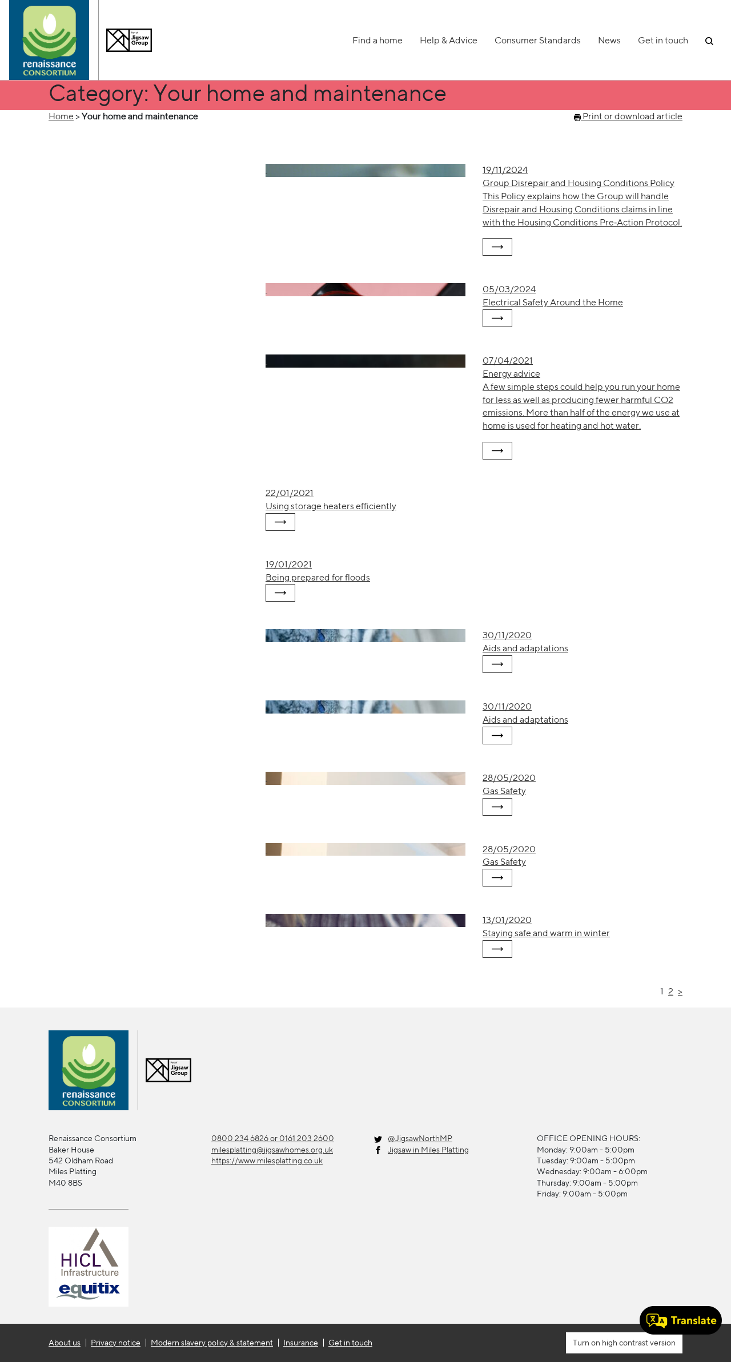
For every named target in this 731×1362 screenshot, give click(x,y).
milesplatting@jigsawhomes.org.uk (272, 1149)
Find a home (377, 40)
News (609, 40)
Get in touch (663, 40)
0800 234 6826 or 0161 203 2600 (272, 1138)
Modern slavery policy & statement (212, 1342)
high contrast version (638, 1342)
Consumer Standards (538, 40)
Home (61, 116)
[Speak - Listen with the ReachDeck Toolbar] (681, 1320)
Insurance (300, 1342)
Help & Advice (448, 40)
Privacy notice (115, 1342)
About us (65, 1342)
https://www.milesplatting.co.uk (267, 1160)
